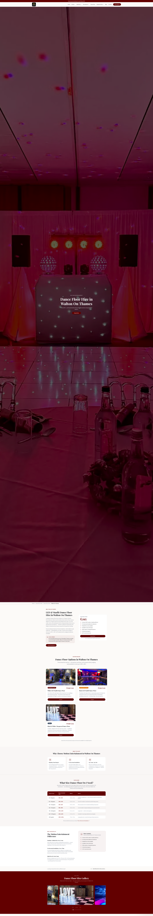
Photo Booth (85, 4)
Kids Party (79, 4)
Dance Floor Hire (39, 603)
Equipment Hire (100, 4)
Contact (110, 4)
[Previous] (73, 907)
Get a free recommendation (83, 820)
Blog (106, 4)
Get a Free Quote (51, 645)
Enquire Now (76, 313)
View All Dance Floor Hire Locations (99, 868)
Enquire (60, 699)
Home (69, 4)
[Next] (80, 907)
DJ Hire (73, 4)
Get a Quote (117, 4)
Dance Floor (93, 4)
